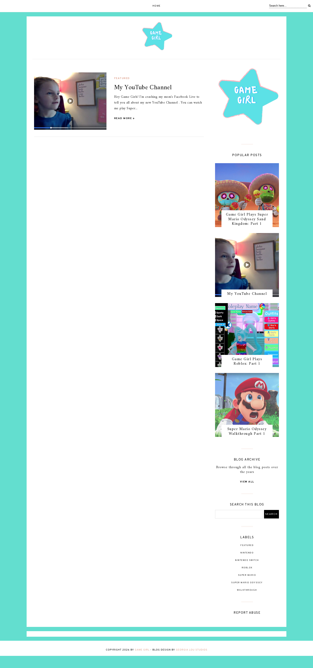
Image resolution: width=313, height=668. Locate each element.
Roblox (247, 567)
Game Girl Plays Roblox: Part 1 (247, 361)
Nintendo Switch (247, 560)
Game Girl (142, 650)
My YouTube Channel (247, 294)
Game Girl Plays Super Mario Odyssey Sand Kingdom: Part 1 (247, 219)
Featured (122, 78)
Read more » (124, 118)
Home (156, 5)
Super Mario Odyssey (247, 582)
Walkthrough (247, 590)
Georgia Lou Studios (191, 650)
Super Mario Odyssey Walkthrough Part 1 (247, 431)
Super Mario (247, 575)
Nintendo (247, 552)
